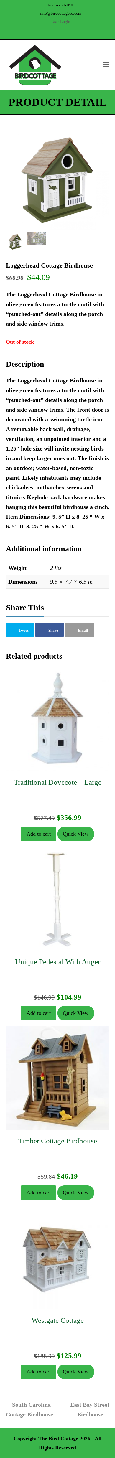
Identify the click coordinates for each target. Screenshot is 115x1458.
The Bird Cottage (58, 1438)
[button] (20, 630)
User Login (60, 21)
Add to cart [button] (39, 834)
